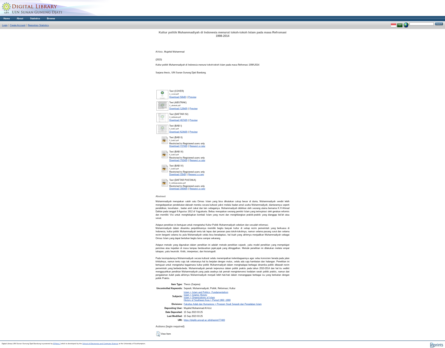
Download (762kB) (178, 160)
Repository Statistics (38, 25)
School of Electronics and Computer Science (100, 344)
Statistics (35, 18)
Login (4, 25)
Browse (51, 18)
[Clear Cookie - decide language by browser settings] (406, 23)
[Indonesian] (393, 23)
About (20, 18)
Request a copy (197, 146)
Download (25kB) (177, 174)
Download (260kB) (178, 188)
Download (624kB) (178, 132)
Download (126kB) (178, 108)
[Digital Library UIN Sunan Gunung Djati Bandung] (32, 15)
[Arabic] (400, 23)
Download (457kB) (178, 120)
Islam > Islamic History (195, 295)
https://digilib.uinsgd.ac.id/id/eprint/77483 (204, 320)
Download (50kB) (177, 97)
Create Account (17, 25)
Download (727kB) (178, 146)
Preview (192, 97)
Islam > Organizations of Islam (199, 297)
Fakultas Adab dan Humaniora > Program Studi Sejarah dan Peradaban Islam (223, 304)
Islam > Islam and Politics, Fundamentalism (206, 292)
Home (6, 18)
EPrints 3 (56, 344)
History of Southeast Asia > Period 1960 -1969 (207, 300)
